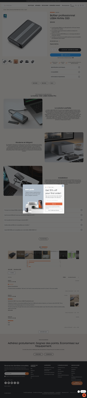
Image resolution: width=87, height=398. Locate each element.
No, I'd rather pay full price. (54, 210)
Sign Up (54, 203)
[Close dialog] (63, 186)
